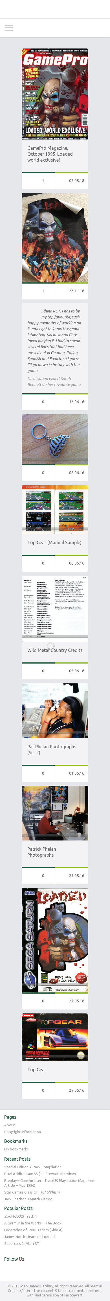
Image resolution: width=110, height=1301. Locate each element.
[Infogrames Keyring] (55, 416)
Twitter (8, 1270)
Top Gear (36, 1069)
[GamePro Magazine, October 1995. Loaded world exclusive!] (55, 51)
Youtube (20, 1270)
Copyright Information (22, 1132)
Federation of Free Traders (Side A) (33, 1230)
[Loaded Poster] (55, 195)
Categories (8, 28)
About (9, 1125)
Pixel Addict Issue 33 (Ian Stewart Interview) (40, 1174)
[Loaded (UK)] (55, 890)
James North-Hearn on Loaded (29, 1237)
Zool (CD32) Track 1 (20, 1216)
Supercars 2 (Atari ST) (22, 1243)
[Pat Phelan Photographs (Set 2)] (55, 685)
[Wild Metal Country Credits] (55, 578)
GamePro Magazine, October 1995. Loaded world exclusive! (50, 153)
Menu (101, 28)
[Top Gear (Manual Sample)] (55, 487)
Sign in (88, 27)
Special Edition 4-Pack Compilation (32, 1167)
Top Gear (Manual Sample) (54, 542)
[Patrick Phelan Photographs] (55, 788)
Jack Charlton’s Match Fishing (28, 1199)
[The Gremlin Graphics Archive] (55, 9)
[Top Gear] (55, 1016)
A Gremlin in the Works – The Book (32, 1223)
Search (22, 27)
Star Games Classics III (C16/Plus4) (32, 1192)
